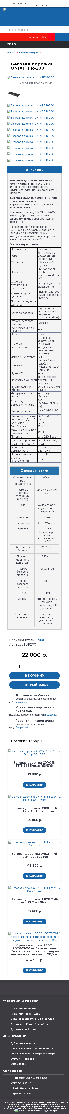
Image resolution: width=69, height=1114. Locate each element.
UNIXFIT (41, 640)
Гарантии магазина (23, 1008)
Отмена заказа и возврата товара (33, 1053)
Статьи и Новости (22, 1058)
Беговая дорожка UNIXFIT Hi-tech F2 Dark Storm (34, 901)
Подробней (21, 702)
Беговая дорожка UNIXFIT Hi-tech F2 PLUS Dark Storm (34, 809)
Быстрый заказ (34, 685)
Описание (34, 170)
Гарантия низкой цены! (26, 1013)
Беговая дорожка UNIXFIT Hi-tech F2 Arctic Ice (34, 855)
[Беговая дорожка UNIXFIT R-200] (15, 93)
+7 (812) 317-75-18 (21, 1083)
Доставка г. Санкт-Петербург (29, 1024)
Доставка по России (23, 1029)
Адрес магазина (21, 1093)
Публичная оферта (23, 1043)
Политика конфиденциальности (32, 1048)
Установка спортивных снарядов (32, 1019)
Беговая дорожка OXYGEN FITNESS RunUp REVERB (34, 764)
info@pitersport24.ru (24, 1088)
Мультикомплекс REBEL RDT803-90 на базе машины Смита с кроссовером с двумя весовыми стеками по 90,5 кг (34, 950)
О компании (18, 1064)
